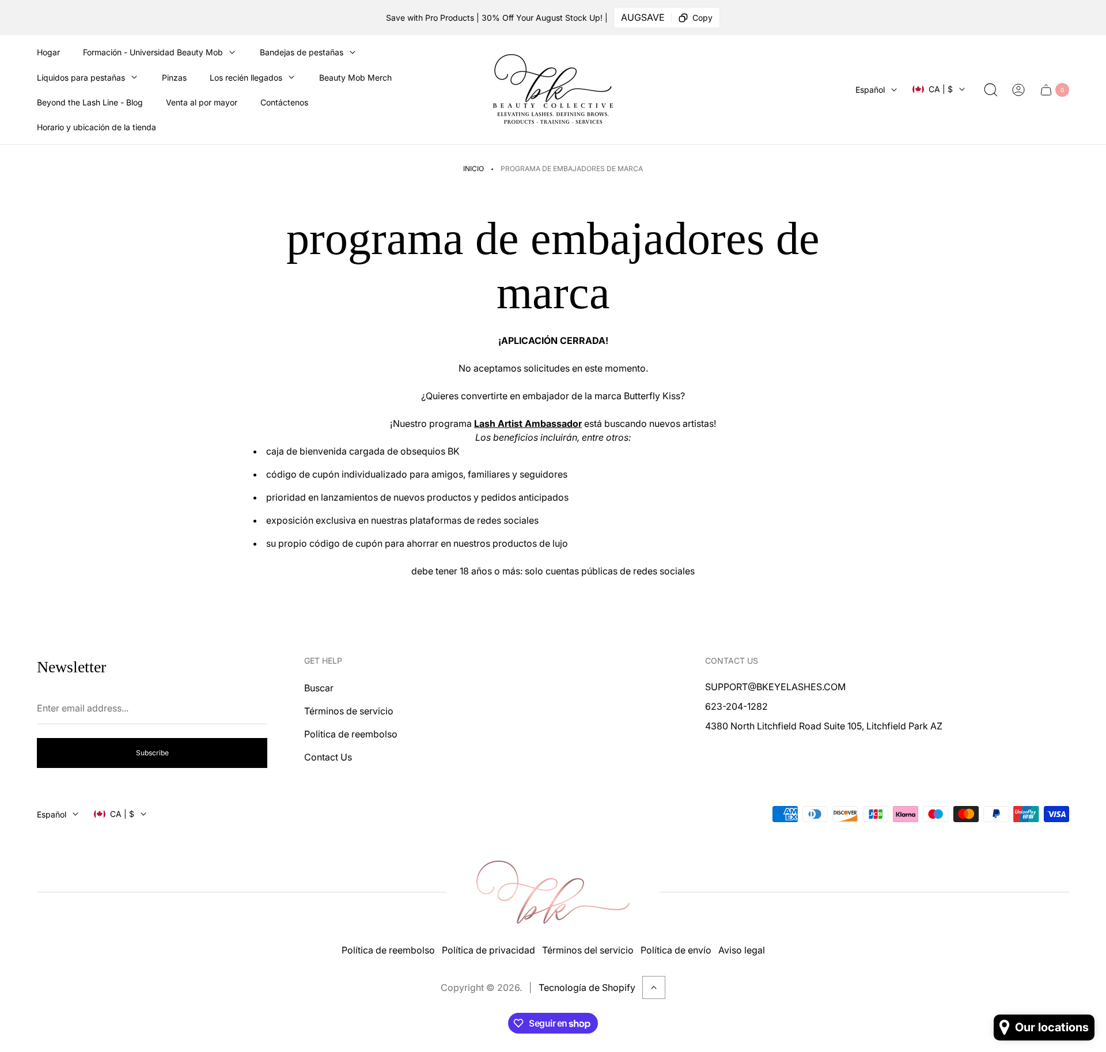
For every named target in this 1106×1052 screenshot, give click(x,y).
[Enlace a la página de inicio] (553, 892)
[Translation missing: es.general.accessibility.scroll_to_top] (653, 987)
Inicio (473, 168)
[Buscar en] (990, 90)
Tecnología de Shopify (587, 987)
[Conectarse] (1018, 90)
